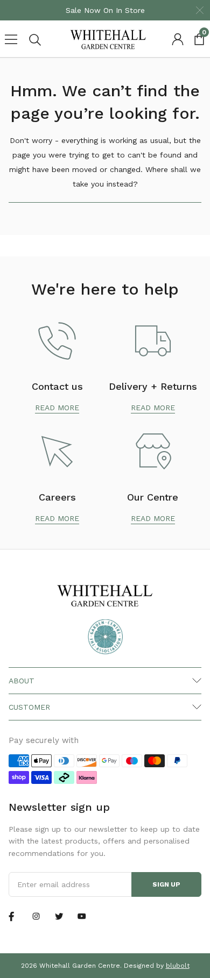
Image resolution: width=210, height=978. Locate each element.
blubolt (178, 965)
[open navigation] (11, 39)
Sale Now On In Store (105, 10)
